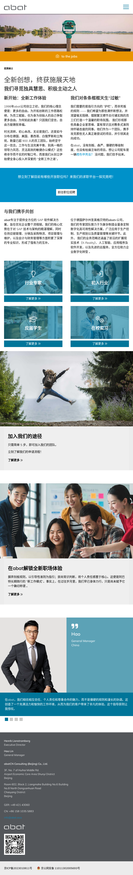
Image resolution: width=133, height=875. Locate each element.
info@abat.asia (13, 817)
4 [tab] (21, 719)
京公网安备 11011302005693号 (60, 868)
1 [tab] (6, 719)
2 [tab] (11, 719)
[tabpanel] (66, 667)
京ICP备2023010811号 (18, 868)
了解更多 (32, 298)
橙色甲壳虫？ (85, 154)
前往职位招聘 (66, 192)
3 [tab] (16, 719)
